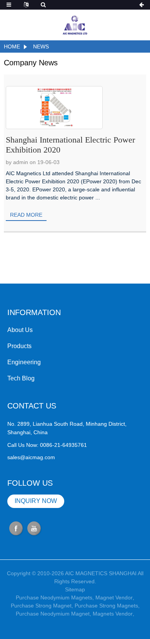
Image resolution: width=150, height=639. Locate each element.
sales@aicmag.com (31, 457)
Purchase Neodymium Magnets (54, 597)
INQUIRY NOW (36, 501)
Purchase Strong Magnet (41, 605)
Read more (26, 215)
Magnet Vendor (114, 597)
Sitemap (75, 589)
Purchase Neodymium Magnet (53, 614)
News (41, 46)
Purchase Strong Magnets (106, 605)
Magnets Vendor (113, 614)
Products (19, 346)
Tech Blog (21, 378)
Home (12, 46)
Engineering (24, 362)
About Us (20, 330)
